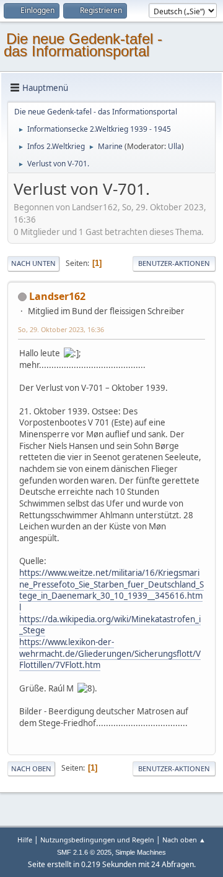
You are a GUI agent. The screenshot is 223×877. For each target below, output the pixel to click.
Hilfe (24, 839)
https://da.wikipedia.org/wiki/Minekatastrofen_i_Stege (110, 625)
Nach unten (33, 263)
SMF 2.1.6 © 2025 (84, 852)
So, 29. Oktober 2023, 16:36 (61, 329)
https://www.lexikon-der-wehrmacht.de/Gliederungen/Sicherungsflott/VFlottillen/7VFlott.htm (110, 653)
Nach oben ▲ (184, 839)
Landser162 (57, 296)
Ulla (174, 146)
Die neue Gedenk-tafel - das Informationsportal (83, 44)
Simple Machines (140, 852)
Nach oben (31, 768)
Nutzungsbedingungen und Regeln (97, 839)
